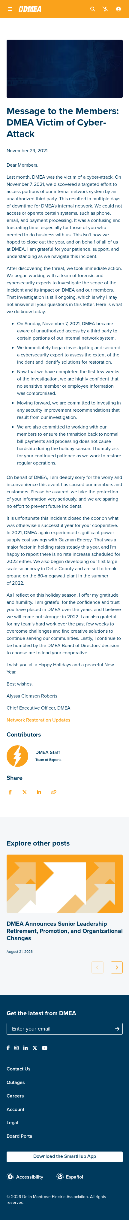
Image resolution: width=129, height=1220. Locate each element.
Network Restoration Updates (38, 719)
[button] (10, 9)
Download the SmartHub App (64, 1156)
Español (74, 1176)
